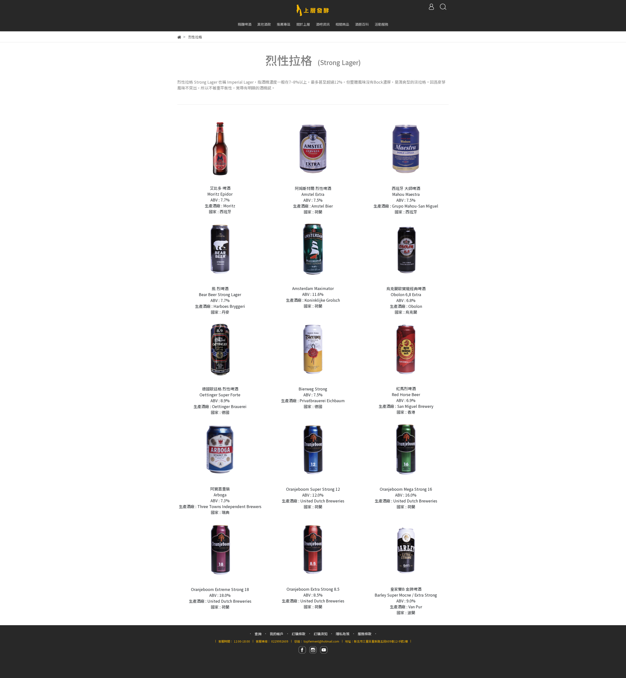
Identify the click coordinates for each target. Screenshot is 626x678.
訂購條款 (298, 633)
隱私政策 (342, 633)
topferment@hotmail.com (321, 641)
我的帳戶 (276, 633)
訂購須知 (320, 633)
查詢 (258, 633)
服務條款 (364, 633)
